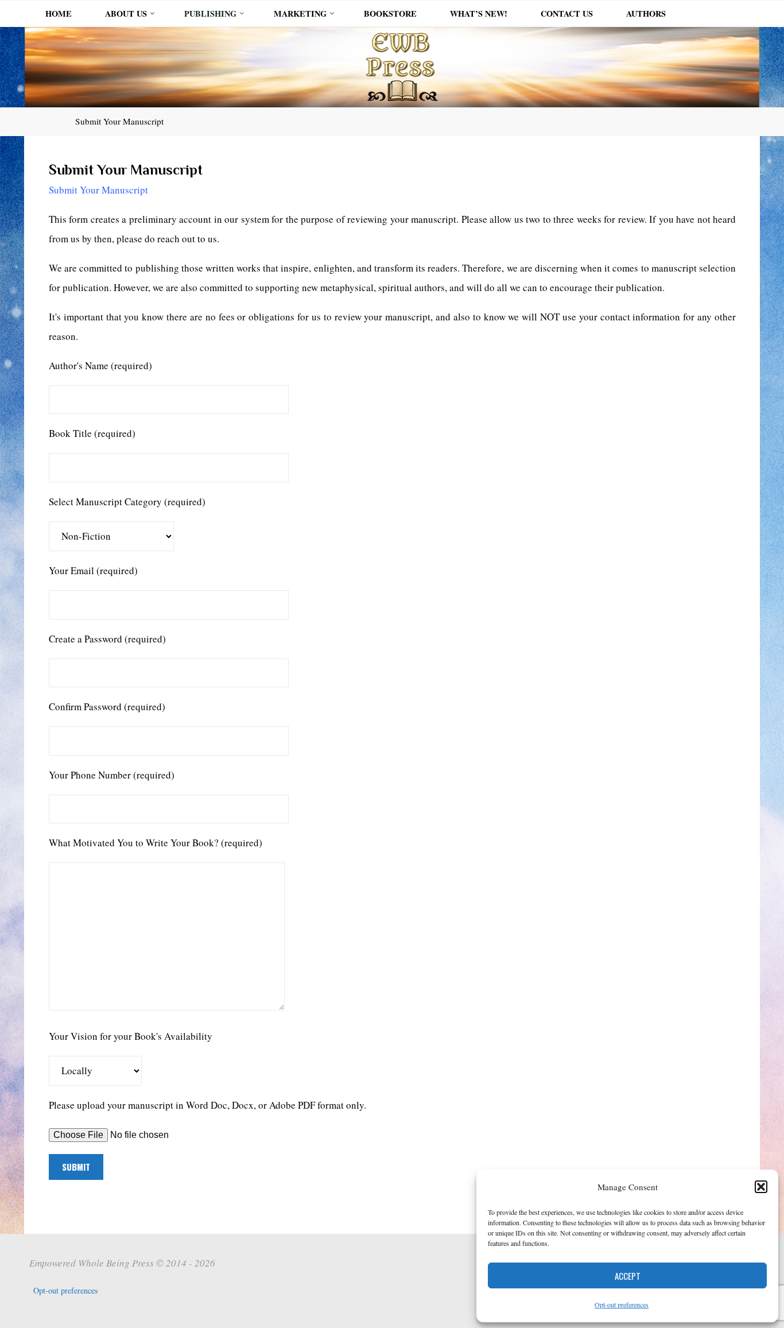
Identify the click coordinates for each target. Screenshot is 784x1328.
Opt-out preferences (622, 1304)
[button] (761, 1187)
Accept (628, 1275)
